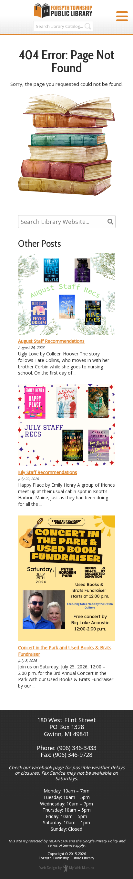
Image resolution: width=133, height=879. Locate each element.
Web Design (48, 867)
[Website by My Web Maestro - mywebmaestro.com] (65, 867)
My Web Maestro (81, 867)
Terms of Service (60, 845)
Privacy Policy (106, 841)
